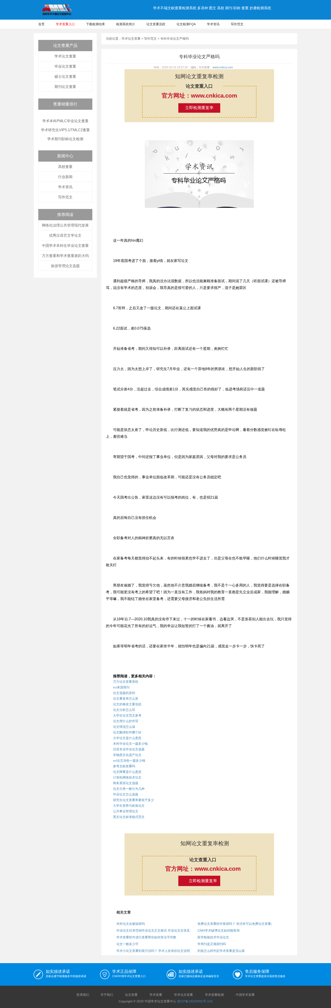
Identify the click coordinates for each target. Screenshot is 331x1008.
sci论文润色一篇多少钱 (129, 760)
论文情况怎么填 (124, 727)
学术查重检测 (214, 995)
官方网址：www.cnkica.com (199, 95)
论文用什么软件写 (125, 721)
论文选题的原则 (124, 693)
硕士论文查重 (65, 76)
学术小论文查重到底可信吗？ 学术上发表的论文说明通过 (156, 951)
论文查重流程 (155, 24)
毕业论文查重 (65, 66)
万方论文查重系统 (125, 681)
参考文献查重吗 (124, 766)
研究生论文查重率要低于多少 (133, 800)
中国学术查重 (245, 995)
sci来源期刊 (121, 687)
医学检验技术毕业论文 (213, 937)
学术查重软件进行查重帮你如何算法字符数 (146, 937)
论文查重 (131, 995)
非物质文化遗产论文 (127, 755)
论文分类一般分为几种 (129, 788)
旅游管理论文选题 (65, 266)
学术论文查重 (65, 56)
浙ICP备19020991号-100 (195, 1001)
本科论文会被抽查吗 (130, 924)
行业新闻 (65, 177)
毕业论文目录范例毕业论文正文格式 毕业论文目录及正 (154, 930)
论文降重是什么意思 (127, 772)
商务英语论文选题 (125, 783)
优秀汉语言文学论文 (65, 235)
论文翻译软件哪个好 (127, 732)
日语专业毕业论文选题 (129, 749)
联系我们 (83, 995)
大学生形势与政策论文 (129, 805)
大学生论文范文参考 (127, 715)
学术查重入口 (65, 24)
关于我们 (106, 995)
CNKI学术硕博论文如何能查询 (218, 930)
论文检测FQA (186, 24)
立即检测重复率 (199, 107)
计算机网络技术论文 (127, 777)
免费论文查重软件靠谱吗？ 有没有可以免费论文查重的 (235, 924)
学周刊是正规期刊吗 (211, 944)
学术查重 (156, 995)
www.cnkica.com (223, 67)
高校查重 (65, 167)
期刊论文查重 (65, 87)
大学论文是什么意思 (127, 738)
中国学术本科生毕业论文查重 (65, 245)
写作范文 (237, 24)
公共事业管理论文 (125, 811)
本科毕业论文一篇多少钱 (130, 743)
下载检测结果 (95, 24)
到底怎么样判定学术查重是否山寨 (221, 951)
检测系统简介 (125, 24)
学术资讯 (213, 24)
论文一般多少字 (127, 944)
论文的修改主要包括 (127, 704)
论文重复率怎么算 (125, 698)
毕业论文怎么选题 (125, 794)
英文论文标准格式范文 (129, 817)
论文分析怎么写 (124, 710)
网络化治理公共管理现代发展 (65, 225)
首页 (41, 24)
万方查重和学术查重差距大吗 (65, 256)
